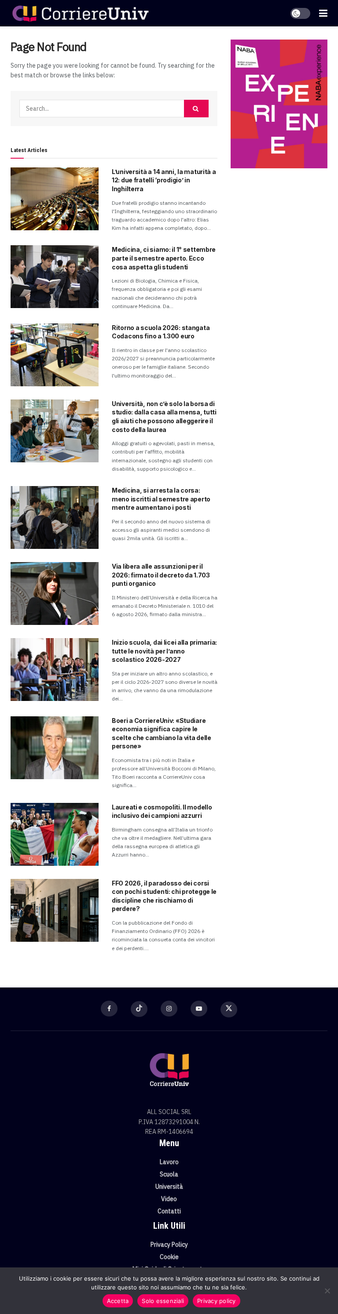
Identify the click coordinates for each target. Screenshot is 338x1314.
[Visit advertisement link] (279, 104)
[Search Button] (196, 108)
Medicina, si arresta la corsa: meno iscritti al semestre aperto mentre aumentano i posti (161, 498)
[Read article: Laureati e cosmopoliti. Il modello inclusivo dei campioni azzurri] (55, 834)
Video (169, 1199)
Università (169, 1187)
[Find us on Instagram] (169, 1008)
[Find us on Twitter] (228, 1009)
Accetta (118, 1300)
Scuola (169, 1174)
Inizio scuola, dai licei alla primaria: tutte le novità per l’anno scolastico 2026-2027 (164, 651)
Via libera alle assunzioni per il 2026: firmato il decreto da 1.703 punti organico (161, 575)
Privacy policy (216, 1300)
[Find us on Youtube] (199, 1008)
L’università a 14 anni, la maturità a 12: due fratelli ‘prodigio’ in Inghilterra (164, 180)
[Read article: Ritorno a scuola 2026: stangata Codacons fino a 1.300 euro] (55, 354)
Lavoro (169, 1162)
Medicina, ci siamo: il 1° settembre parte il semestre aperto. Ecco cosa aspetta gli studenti (164, 258)
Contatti (169, 1211)
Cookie (169, 1257)
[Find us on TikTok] (139, 1009)
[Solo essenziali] (327, 1290)
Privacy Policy (169, 1245)
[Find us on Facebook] (109, 1008)
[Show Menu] (323, 13)
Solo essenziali (163, 1300)
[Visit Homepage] (80, 13)
